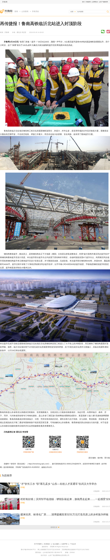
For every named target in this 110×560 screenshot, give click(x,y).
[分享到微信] (103, 31)
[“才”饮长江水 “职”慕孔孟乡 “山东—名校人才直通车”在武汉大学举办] (10, 488)
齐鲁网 (4, 2)
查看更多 (53, 527)
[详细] (22, 487)
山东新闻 (24, 11)
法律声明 (64, 544)
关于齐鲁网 (38, 544)
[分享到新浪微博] (108, 31)
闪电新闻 (88, 2)
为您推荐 (7, 475)
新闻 (16, 11)
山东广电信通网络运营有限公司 (58, 555)
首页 (83, 2)
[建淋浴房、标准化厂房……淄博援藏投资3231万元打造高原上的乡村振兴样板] (10, 519)
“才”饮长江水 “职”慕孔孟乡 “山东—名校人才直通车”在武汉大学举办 (58, 483)
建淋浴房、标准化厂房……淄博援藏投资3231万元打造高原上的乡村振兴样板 (64, 514)
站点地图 (56, 544)
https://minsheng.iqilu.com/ (38, 464)
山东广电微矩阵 (103, 2)
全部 (71, 11)
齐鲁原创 (35, 11)
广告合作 (73, 544)
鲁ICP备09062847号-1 (28, 549)
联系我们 (47, 544)
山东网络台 (95, 2)
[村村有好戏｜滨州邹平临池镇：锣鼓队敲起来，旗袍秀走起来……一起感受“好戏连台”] (10, 504)
